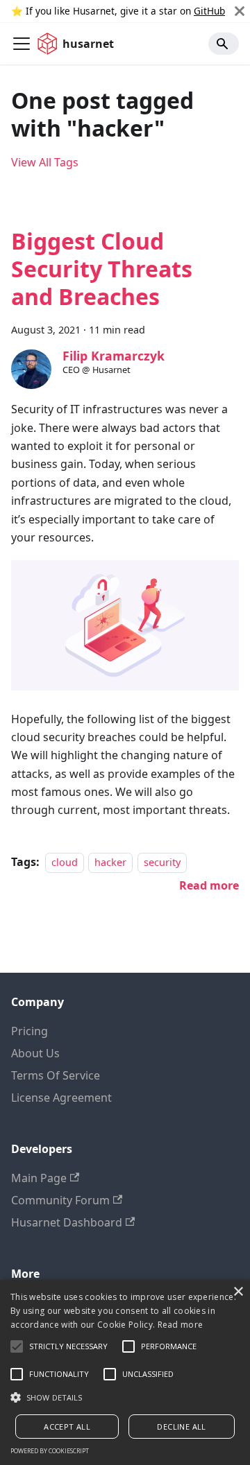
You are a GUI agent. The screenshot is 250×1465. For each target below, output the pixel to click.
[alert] (125, 1372)
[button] (125, 1397)
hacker (110, 862)
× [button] (238, 1292)
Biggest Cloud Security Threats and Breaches (101, 268)
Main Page (39, 1178)
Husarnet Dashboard (66, 1222)
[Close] (239, 11)
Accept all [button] (67, 1426)
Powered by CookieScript (49, 1450)
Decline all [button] (181, 1426)
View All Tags (44, 162)
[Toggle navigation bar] (21, 43)
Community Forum (60, 1200)
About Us (35, 1053)
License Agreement (61, 1097)
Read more (180, 1324)
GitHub (209, 10)
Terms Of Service (55, 1075)
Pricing (29, 1031)
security (162, 862)
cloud (64, 862)
